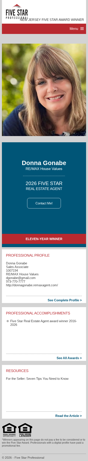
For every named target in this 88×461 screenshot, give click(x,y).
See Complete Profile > (65, 300)
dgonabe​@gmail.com (21, 278)
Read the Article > (68, 416)
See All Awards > (69, 358)
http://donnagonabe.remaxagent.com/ (32, 285)
